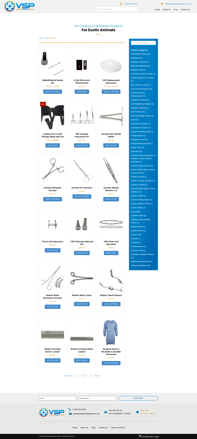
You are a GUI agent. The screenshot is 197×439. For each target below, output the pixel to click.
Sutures (134, 235)
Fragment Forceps (138, 100)
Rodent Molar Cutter (82, 295)
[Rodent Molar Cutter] (81, 278)
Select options (52, 92)
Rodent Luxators (138, 185)
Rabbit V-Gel (136, 148)
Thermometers (137, 246)
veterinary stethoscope (140, 261)
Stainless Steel (137, 216)
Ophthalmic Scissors (139, 128)
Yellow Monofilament (139, 265)
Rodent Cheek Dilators (111, 295)
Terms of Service (118, 428)
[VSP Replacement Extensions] (111, 63)
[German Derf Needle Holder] (111, 117)
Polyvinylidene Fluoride (140, 143)
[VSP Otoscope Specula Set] (81, 224)
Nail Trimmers (136, 112)
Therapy (134, 242)
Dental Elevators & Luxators (142, 78)
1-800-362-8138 (130, 4)
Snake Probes (137, 208)
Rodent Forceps (137, 177)
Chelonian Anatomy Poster (142, 74)
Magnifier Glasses (138, 108)
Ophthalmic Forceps (139, 124)
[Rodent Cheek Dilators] (111, 278)
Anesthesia (135, 58)
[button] (138, 398)
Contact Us (103, 428)
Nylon (133, 120)
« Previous (68, 376)
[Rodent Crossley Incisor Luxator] (52, 332)
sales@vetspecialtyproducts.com (178, 4)
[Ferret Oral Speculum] (52, 224)
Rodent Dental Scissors (140, 166)
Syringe (134, 239)
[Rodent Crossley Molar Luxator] (81, 332)
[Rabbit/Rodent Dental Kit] (52, 63)
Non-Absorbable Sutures (141, 116)
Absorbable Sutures (139, 54)
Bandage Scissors (138, 62)
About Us (84, 428)
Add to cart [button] (82, 145)
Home (41, 38)
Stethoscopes (136, 227)
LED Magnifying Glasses (141, 104)
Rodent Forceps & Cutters (141, 181)
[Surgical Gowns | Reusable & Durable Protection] (111, 332)
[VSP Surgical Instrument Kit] (81, 117)
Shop (47, 38)
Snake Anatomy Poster (140, 204)
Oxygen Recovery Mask (141, 132)
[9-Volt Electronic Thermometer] (81, 63)
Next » (97, 376)
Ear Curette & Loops (139, 85)
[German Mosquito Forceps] (52, 170)
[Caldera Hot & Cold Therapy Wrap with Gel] (52, 117)
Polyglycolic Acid (138, 139)
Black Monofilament (139, 66)
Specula (134, 212)
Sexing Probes (137, 196)
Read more (82, 92)
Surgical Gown (137, 231)
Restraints (135, 151)
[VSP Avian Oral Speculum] (111, 224)
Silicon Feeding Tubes (140, 200)
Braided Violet (137, 70)
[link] (157, 9)
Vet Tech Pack (137, 250)
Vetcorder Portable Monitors (142, 254)
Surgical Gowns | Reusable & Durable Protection (111, 351)
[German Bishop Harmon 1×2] (111, 170)
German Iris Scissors (82, 188)
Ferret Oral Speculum (52, 241)
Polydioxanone (137, 136)
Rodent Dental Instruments (142, 155)
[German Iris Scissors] (81, 170)
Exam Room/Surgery (139, 89)
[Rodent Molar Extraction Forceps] (52, 278)
